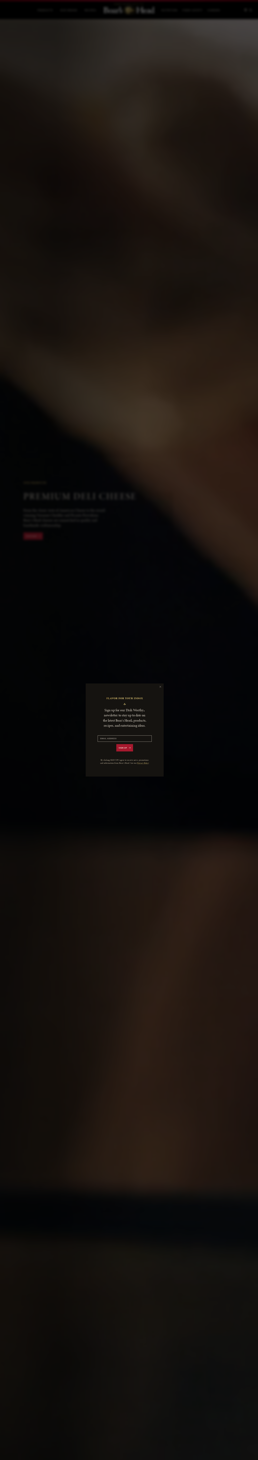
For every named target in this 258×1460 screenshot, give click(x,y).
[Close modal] (160, 687)
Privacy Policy (143, 763)
